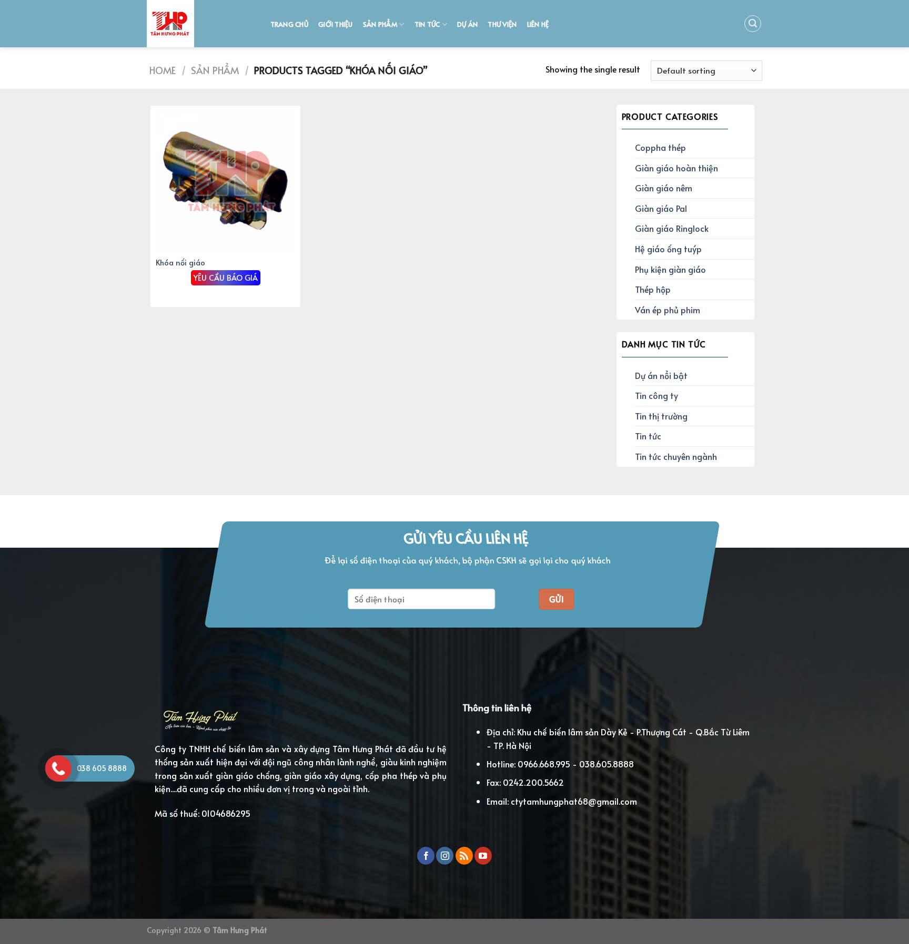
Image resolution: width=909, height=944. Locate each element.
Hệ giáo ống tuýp (668, 248)
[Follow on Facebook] (426, 856)
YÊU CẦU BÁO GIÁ (226, 277)
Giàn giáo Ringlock (672, 228)
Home (162, 70)
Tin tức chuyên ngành (676, 456)
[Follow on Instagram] (444, 856)
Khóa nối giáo (180, 263)
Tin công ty (656, 395)
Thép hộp (653, 289)
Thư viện (502, 24)
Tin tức (427, 24)
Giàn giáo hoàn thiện (676, 167)
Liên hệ (538, 24)
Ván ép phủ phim (667, 309)
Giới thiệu (335, 24)
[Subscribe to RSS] (464, 856)
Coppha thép (660, 147)
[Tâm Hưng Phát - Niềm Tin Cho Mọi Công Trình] (198, 23)
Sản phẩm (380, 24)
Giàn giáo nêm (663, 187)
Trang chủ (289, 24)
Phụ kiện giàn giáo (670, 269)
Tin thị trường (661, 416)
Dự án (467, 24)
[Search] (752, 23)
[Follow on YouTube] (483, 856)
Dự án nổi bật (661, 375)
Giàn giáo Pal (661, 208)
